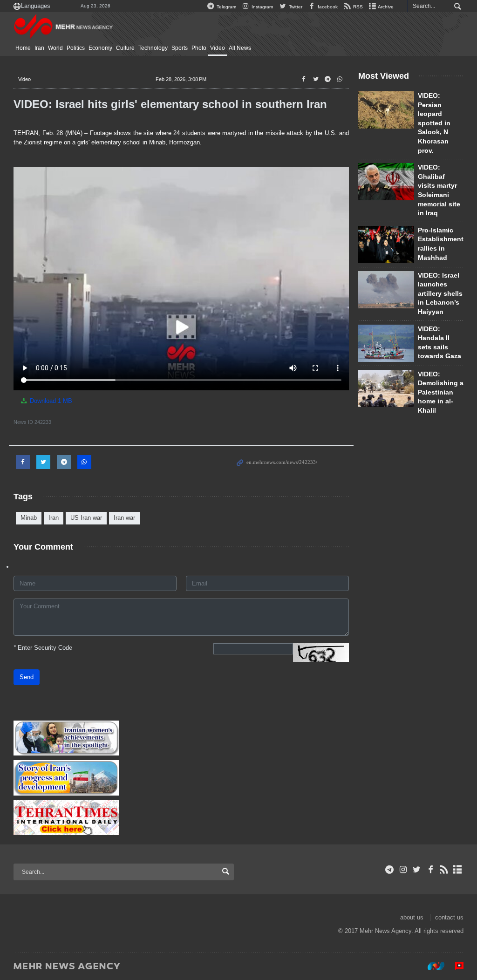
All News (240, 48)
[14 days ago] (386, 110)
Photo (198, 48)
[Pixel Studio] (454, 965)
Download (50, 400)
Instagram (261, 6)
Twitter (294, 6)
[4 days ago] (386, 181)
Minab (28, 517)
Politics (76, 48)
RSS (357, 6)
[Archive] (457, 869)
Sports (179, 48)
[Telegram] (389, 869)
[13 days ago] (386, 244)
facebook (327, 6)
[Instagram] (403, 869)
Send (27, 677)
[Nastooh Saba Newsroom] (431, 965)
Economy (100, 48)
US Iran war (86, 517)
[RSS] (444, 869)
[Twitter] (416, 869)
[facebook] (430, 869)
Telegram (225, 6)
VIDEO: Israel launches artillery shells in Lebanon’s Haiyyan (440, 293)
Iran (39, 48)
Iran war (124, 517)
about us (411, 917)
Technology (153, 48)
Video (217, 48)
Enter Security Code (43, 647)
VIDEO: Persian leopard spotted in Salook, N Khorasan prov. (434, 123)
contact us (449, 917)
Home (23, 48)
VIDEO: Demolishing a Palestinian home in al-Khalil (440, 392)
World (55, 48)
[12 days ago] (386, 343)
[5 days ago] (386, 388)
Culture (125, 48)
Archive (385, 6)
